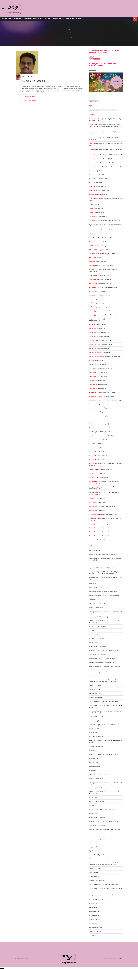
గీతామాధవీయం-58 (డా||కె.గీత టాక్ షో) (97, 825)
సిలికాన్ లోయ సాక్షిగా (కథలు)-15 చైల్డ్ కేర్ (98, 603)
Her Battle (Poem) (93, 872)
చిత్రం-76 (91, 851)
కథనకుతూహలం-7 (102, 447)
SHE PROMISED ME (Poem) (95, 693)
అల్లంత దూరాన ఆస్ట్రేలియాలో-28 (96, 801)
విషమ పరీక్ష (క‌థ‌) (105, 307)
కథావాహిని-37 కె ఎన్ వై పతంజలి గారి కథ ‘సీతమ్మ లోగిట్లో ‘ (102, 662)
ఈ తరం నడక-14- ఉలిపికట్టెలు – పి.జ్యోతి (112, 400)
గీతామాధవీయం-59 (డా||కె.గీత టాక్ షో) (97, 654)
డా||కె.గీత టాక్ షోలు (37, 18)
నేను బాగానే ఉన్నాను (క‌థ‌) (104, 332)
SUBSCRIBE (92, 70)
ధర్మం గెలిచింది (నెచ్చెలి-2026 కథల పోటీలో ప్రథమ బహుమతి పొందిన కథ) (105, 568)
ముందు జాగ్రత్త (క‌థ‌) (93, 758)
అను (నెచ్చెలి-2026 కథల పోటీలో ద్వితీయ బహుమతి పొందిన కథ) (103, 591)
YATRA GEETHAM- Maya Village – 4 (98, 899)
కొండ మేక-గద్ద (92, 835)
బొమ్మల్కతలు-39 (93, 847)
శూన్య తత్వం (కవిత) (105, 352)
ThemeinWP (121, 958)
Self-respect (92, 858)
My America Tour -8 (102, 439)
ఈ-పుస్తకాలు (47, 18)
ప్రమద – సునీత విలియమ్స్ (106, 315)
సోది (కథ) (100, 443)
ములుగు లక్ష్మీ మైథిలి (93, 178)
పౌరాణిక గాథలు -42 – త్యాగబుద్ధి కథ (97, 839)
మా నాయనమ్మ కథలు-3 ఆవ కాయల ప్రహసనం (99, 787)
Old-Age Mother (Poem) (95, 876)
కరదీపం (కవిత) (92, 770)
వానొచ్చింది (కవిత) (101, 174)
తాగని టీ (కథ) (102, 186)
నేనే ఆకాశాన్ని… (92, 599)
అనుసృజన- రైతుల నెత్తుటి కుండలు (97, 626)
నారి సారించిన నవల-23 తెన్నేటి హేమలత (105, 265)
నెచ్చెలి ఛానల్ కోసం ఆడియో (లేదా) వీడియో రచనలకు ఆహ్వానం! (103, 554)
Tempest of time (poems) (95, 685)
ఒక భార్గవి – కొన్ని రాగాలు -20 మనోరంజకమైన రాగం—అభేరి (109, 155)
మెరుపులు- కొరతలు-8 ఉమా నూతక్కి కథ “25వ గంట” (111, 220)
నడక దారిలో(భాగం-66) (94, 907)
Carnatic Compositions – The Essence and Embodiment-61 (103, 884)
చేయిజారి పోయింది (93, 564)
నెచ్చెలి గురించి (66, 18)
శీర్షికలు (9, 18)
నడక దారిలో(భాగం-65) (94, 923)
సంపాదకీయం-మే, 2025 (100, 364)
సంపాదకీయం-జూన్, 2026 (95, 903)
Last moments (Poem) (107, 299)
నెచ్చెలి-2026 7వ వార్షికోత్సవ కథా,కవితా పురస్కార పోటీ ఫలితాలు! (103, 724)
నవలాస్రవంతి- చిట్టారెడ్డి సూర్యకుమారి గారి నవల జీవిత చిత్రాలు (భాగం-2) (105, 821)
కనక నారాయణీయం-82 (94, 843)
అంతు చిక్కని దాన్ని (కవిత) (95, 766)
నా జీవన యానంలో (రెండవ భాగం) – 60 (98, 638)
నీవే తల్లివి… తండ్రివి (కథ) (34, 81)
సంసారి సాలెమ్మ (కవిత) (98, 360)
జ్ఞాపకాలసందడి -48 (108, 229)
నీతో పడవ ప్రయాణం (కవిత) (105, 432)
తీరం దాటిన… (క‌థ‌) (93, 762)
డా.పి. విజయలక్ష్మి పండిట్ (94, 368)
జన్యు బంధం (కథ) (100, 212)
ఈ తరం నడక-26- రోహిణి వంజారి (96, 736)
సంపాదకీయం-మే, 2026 (94, 919)
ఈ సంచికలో (4, 18)
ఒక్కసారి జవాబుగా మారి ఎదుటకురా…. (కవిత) (103, 340)
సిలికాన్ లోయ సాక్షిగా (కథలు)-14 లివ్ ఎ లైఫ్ (99, 774)
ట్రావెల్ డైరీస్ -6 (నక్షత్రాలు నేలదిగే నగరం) (108, 506)
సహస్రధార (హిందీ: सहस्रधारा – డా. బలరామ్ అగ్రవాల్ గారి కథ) (102, 754)
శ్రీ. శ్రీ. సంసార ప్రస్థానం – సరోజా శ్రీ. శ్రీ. (97, 927)
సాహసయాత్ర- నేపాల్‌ (103, 216)
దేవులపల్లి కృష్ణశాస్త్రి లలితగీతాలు (102, 249)
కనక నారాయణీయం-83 (94, 676)
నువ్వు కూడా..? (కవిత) (97, 182)
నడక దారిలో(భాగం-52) (103, 336)
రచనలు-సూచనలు (28, 18)
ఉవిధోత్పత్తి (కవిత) (105, 348)
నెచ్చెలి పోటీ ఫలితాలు (56, 18)
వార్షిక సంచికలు (17, 18)
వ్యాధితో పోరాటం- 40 (94, 911)
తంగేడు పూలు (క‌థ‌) (93, 750)
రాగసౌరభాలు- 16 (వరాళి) (105, 283)
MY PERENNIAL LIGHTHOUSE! (109, 287)
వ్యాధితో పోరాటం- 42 (94, 642)
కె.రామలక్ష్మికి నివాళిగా (105, 245)
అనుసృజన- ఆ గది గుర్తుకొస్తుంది (96, 797)
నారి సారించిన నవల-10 (101, 233)
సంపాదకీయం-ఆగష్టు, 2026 (95, 550)
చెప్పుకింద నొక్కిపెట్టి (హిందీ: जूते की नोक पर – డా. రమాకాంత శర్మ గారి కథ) (105, 595)
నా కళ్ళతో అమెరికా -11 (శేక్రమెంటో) (97, 817)
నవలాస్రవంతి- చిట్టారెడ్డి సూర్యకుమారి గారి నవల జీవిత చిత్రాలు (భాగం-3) (105, 650)
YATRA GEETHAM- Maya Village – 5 (98, 716)
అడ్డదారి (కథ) (99, 170)
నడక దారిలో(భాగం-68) (94, 630)
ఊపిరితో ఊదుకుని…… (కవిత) (105, 344)
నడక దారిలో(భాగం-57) (106, 279)
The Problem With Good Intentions (97, 880)
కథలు (28, 76)
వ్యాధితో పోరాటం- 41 (94, 813)
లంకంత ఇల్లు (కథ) (97, 404)
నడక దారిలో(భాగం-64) (94, 935)
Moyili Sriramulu (93, 269)
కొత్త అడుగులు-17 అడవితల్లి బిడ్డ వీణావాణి (106, 159)
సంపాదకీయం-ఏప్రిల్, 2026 (95, 931)
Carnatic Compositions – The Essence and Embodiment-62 (103, 701)
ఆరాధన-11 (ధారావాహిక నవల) (107, 311)
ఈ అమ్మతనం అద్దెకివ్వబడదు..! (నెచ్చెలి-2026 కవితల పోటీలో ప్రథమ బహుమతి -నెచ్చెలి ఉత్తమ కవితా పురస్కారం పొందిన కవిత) (106, 126)
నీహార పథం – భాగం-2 (94, 634)
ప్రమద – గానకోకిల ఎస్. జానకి (95, 587)
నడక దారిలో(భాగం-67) (94, 805)
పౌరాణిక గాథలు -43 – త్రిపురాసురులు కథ (98, 672)
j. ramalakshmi (92, 443)
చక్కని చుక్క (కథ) (103, 384)
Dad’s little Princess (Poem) (96, 746)
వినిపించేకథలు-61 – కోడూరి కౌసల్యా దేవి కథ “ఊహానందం (102, 658)
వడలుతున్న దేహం (93, 583)
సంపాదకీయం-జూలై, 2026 (95, 720)
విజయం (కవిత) (102, 502)
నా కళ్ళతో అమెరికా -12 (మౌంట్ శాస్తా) (97, 646)
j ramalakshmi (92, 447)
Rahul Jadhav (92, 275)
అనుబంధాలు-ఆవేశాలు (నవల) (104, 295)
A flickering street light (107, 524)
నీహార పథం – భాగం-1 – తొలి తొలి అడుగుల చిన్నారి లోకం (101, 809)
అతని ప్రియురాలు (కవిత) (106, 237)
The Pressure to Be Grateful (109, 162)
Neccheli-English (75, 18)
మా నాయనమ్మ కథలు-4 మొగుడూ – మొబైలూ (99, 616)
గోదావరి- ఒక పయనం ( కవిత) (104, 275)
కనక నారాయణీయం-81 (94, 915)
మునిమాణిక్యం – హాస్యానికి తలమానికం (98, 854)
